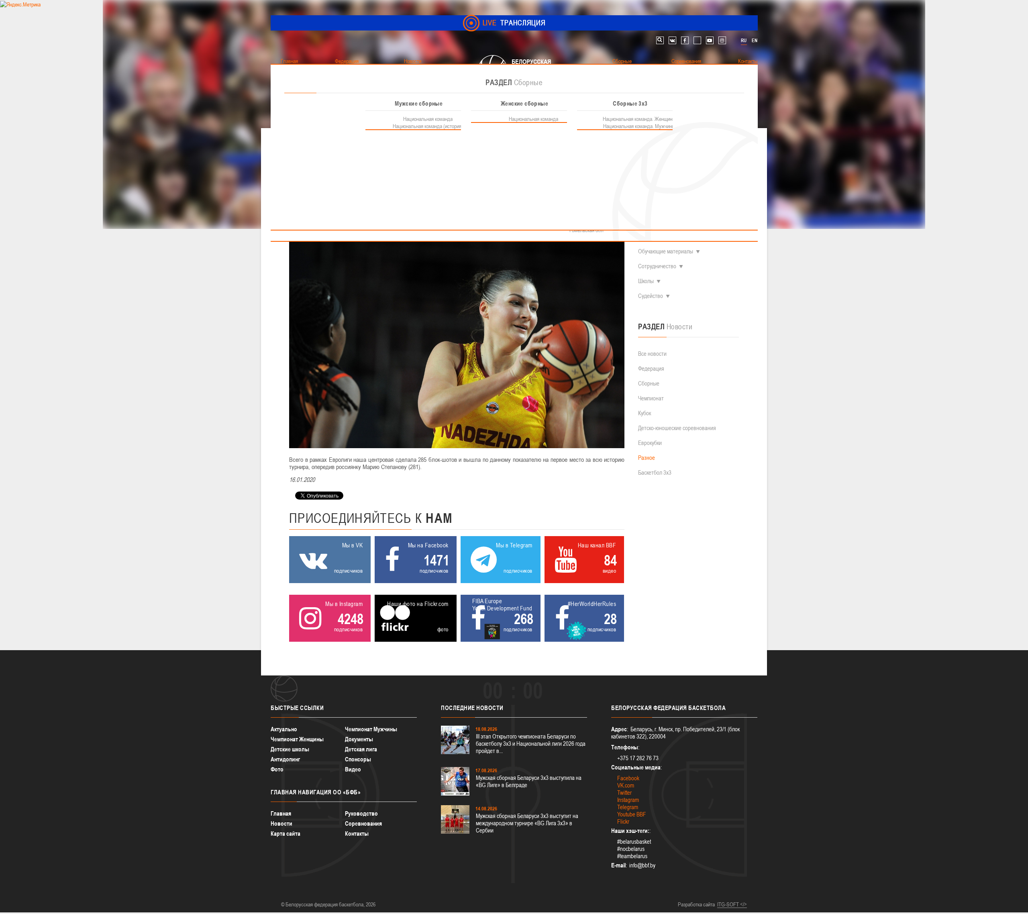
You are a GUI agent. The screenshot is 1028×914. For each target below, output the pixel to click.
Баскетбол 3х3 (654, 472)
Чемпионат (651, 398)
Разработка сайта (696, 904)
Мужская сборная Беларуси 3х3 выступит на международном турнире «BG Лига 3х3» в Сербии (527, 823)
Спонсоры (358, 759)
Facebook (628, 778)
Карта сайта (285, 833)
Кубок (644, 413)
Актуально (284, 729)
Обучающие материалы (665, 251)
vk (672, 40)
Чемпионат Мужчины (371, 729)
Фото (277, 769)
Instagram (628, 799)
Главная (281, 813)
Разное (646, 457)
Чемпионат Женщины (297, 739)
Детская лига (361, 749)
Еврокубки (650, 442)
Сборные (648, 383)
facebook (685, 40)
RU (744, 40)
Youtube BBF (631, 814)
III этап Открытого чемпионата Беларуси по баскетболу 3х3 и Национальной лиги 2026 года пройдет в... (530, 743)
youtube (710, 40)
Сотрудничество (657, 266)
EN (754, 40)
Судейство (650, 295)
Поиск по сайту (660, 40)
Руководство (361, 813)
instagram (722, 40)
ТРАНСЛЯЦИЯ (514, 22)
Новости (281, 823)
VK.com (625, 785)
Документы (359, 739)
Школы (646, 280)
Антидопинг (285, 759)
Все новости (652, 353)
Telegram (627, 807)
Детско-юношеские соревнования (677, 427)
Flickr (623, 821)
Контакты (357, 833)
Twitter (624, 792)
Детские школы (290, 749)
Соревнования (363, 823)
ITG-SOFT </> (732, 904)
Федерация (651, 368)
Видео (353, 769)
